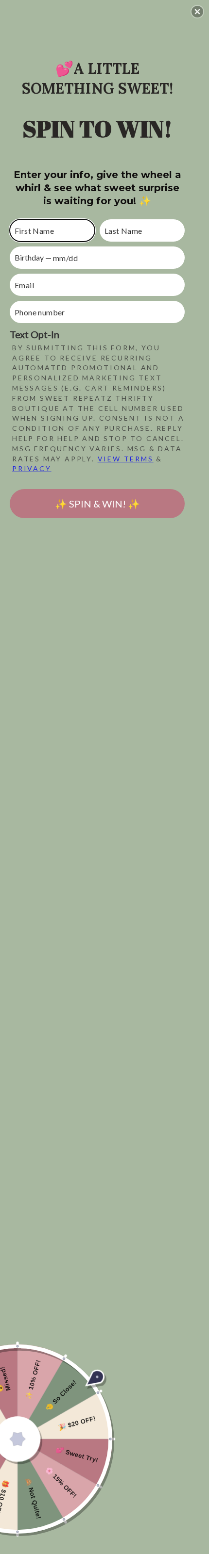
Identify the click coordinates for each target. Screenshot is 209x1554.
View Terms (126, 459)
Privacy (32, 468)
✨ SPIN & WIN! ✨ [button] (97, 503)
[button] (197, 11)
